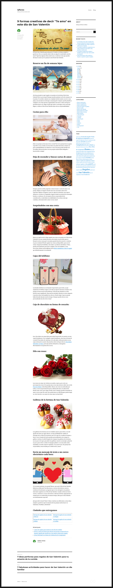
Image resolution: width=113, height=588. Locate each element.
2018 (78, 91)
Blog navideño (80, 113)
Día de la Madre (89, 145)
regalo (80, 169)
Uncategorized (80, 125)
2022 (78, 84)
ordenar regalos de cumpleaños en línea (85, 160)
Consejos (79, 117)
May (78, 72)
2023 (78, 82)
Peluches (79, 123)
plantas (81, 167)
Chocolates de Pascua (85, 143)
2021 (78, 86)
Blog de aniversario (81, 102)
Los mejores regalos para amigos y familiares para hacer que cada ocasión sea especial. (85, 53)
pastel (91, 164)
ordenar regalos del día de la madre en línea (85, 162)
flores (87, 149)
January (79, 77)
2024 (78, 81)
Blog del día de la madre (82, 110)
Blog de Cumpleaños (81, 103)
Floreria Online (37, 386)
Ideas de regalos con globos (83, 106)
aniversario (78, 136)
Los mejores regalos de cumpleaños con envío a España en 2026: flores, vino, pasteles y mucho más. (86, 49)
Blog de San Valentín (81, 109)
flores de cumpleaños (87, 151)
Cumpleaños (80, 145)
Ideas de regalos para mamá (85, 156)
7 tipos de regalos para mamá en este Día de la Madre (48, 529)
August (78, 68)
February (79, 76)
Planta (78, 124)
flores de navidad (86, 153)
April (78, 73)
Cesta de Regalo (80, 114)
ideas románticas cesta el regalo (63, 248)
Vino (78, 127)
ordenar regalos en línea (82, 164)
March (78, 75)
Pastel (78, 121)
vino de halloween (85, 174)
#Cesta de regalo (85, 136)
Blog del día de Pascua (82, 112)
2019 (78, 89)
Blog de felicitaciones (81, 105)
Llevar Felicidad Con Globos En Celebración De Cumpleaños (50, 535)
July (78, 69)
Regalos (86, 169)
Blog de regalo (80, 107)
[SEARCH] (94, 32)
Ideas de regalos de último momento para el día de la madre (85, 155)
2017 (78, 93)
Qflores (20, 10)
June (78, 70)
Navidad (88, 157)
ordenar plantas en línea (87, 159)
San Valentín (19, 38)
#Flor (90, 147)
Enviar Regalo (20, 36)
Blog (94, 10)
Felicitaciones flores (84, 146)
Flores (78, 120)
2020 (78, 87)
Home (89, 10)
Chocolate (79, 116)
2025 (78, 79)
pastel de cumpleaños (87, 165)
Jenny (18, 33)
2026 (78, 66)
